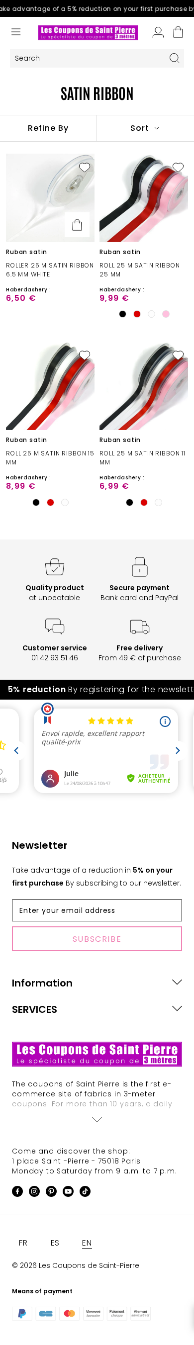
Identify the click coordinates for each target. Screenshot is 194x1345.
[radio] (122, 314)
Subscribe (97, 939)
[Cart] (178, 33)
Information (42, 983)
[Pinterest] (51, 1193)
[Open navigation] (16, 33)
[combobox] (87, 58)
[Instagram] (34, 1193)
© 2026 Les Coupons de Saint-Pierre (75, 1265)
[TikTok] (85, 1193)
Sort (141, 128)
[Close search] (174, 58)
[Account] (158, 32)
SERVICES (34, 1009)
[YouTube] (68, 1193)
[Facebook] (17, 1193)
